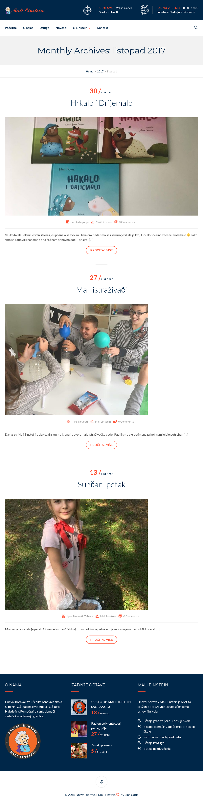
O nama (28, 27)
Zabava (88, 616)
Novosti (61, 27)
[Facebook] (101, 782)
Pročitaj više (101, 250)
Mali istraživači (101, 289)
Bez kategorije (80, 222)
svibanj (100, 713)
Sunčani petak (101, 484)
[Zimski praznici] (79, 750)
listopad (101, 92)
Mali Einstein (104, 222)
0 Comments (127, 222)
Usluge (44, 27)
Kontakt (102, 27)
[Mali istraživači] (76, 359)
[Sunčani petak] (76, 554)
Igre (74, 421)
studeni (100, 735)
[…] (91, 239)
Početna (11, 27)
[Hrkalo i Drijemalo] (101, 166)
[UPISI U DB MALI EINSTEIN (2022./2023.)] (79, 707)
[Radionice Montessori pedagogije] (79, 729)
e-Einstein (80, 27)
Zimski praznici (101, 745)
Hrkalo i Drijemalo (101, 102)
